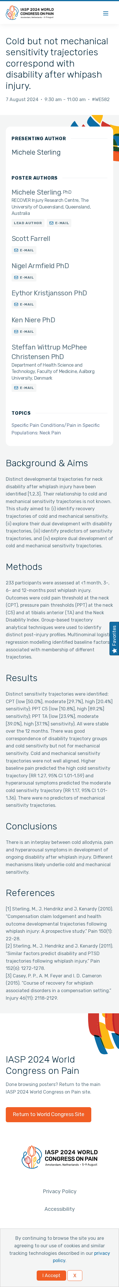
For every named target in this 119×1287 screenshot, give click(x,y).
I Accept (51, 1275)
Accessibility (59, 1209)
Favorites (114, 636)
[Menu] (105, 12)
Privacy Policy (60, 1191)
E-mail (62, 223)
